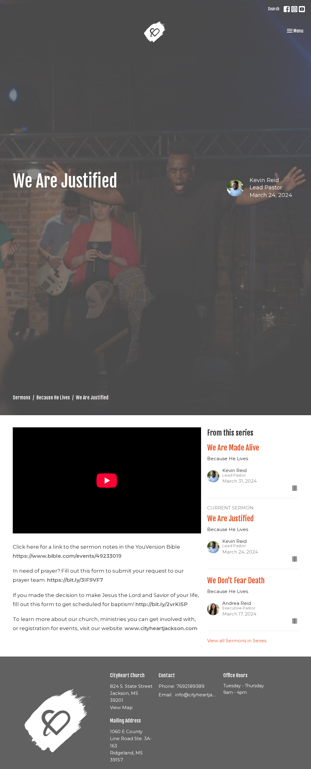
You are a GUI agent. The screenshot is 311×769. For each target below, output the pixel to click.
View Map (121, 707)
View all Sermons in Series (236, 640)
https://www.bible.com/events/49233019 (67, 556)
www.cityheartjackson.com (161, 628)
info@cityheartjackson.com (196, 695)
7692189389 (190, 686)
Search (273, 8)
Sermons (21, 398)
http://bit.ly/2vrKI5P (161, 604)
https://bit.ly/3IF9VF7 (75, 580)
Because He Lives (53, 398)
